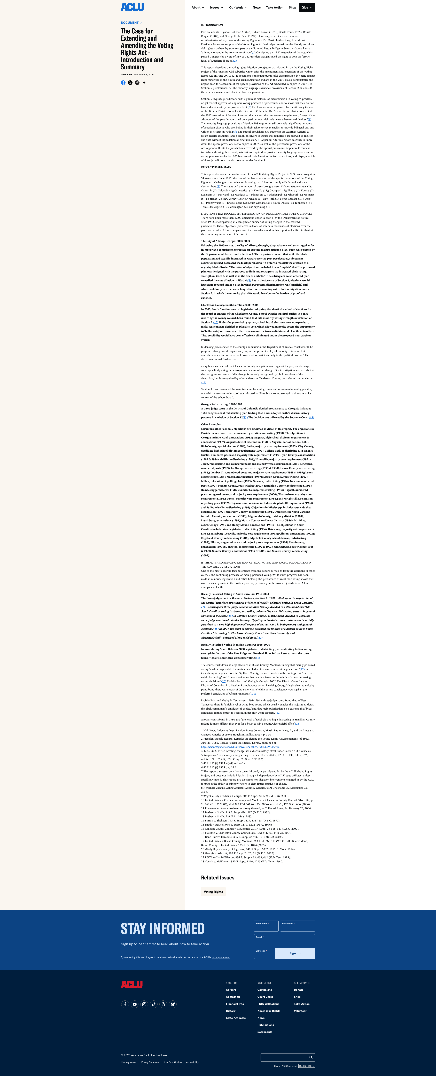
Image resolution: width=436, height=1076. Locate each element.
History (230, 1010)
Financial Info (235, 1003)
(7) (218, 186)
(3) (249, 107)
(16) (216, 628)
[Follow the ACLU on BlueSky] (173, 1004)
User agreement (129, 1062)
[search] (311, 1057)
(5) (235, 131)
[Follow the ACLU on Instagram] (144, 1004)
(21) (253, 693)
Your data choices (173, 1062)
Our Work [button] (236, 7)
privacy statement (221, 957)
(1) (254, 52)
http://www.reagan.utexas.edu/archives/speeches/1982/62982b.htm (240, 746)
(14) (203, 607)
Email (259, 937)
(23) (297, 723)
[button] (137, 83)
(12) (245, 417)
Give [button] (305, 7)
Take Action (274, 7)
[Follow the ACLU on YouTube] (134, 1004)
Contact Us (233, 996)
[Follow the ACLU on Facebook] (125, 1004)
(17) (259, 637)
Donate (298, 989)
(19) (302, 669)
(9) (249, 280)
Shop (292, 7)
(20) (223, 681)
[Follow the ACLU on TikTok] (154, 1004)
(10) (215, 322)
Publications (266, 1024)
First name (261, 923)
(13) (311, 417)
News (257, 7)
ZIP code (260, 950)
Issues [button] (215, 7)
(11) (203, 382)
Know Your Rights (269, 1010)
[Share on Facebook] (123, 84)
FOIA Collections (268, 1003)
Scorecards (265, 1031)
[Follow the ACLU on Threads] (163, 1004)
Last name (287, 923)
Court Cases (265, 996)
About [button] (196, 7)
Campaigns (265, 989)
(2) (235, 60)
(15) (229, 615)
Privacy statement (150, 1062)
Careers (231, 989)
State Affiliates (236, 1017)
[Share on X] (130, 84)
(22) (278, 712)
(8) (266, 276)
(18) (258, 657)
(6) (258, 139)
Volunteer (300, 1010)
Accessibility (192, 1062)
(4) (309, 119)
